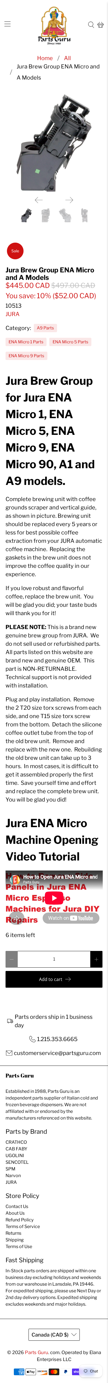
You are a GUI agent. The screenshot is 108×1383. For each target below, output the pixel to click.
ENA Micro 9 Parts (26, 355)
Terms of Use (19, 1246)
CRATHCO (16, 1142)
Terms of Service (23, 1226)
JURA (13, 314)
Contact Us (17, 1206)
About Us (15, 1213)
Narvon (13, 1175)
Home (45, 58)
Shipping (15, 1240)
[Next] (69, 200)
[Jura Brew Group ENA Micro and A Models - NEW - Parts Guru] (54, 143)
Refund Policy (20, 1219)
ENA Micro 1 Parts (26, 341)
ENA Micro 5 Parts (70, 341)
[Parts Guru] (54, 24)
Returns (13, 1233)
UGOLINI (15, 1155)
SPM (11, 1169)
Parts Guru (36, 1352)
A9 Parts (45, 328)
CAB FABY (16, 1149)
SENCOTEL (17, 1162)
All (67, 58)
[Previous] (39, 200)
